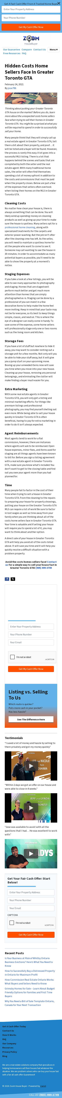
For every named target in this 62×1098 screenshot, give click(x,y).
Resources (7, 1047)
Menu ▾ (54, 49)
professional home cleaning (20, 227)
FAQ (24, 53)
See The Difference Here (31, 719)
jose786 (12, 88)
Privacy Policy (9, 1051)
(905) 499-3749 (44, 568)
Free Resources (11, 53)
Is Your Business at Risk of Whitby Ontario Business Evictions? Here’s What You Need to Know (29, 962)
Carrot (43, 1086)
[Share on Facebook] (7, 579)
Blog (4, 1056)
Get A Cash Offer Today (14, 1026)
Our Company (9, 1043)
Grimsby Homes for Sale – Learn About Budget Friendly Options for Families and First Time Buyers (30, 992)
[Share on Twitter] (13, 579)
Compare (27, 49)
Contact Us (39, 49)
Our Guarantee (11, 49)
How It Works (9, 1035)
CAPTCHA (13, 649)
